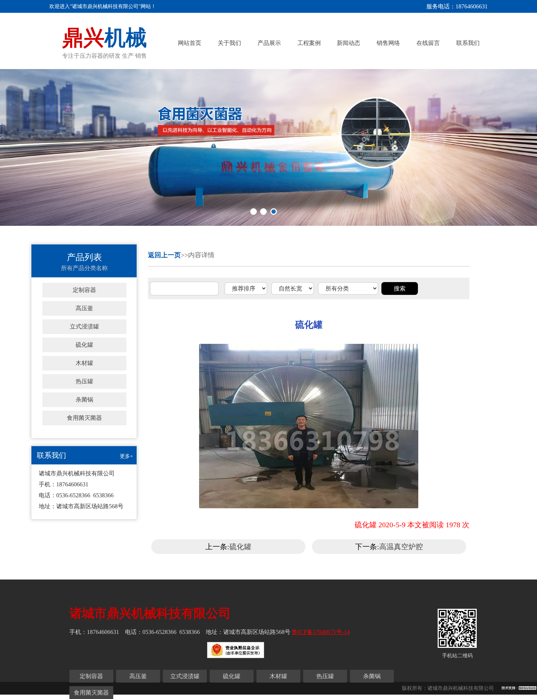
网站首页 (189, 43)
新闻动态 (348, 43)
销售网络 (388, 43)
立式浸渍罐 (84, 326)
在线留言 (428, 43)
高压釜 (84, 308)
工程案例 (309, 43)
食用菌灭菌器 (84, 418)
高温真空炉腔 (401, 547)
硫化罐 (84, 345)
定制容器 (84, 290)
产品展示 (269, 43)
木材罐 (84, 363)
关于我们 (229, 43)
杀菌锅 (84, 399)
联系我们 (468, 43)
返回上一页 (164, 255)
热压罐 (84, 381)
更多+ (126, 456)
